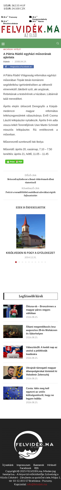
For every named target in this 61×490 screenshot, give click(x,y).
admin (6, 61)
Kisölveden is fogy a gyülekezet (30, 253)
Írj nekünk (8, 464)
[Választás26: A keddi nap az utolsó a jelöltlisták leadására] (13, 352)
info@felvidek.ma (37, 484)
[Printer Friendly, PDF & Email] (14, 161)
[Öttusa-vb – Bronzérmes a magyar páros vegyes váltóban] (13, 311)
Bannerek (38, 464)
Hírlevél (51, 464)
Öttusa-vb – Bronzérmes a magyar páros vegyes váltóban (41, 310)
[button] (7, 240)
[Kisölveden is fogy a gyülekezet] (30, 231)
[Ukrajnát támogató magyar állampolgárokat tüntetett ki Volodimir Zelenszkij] (13, 372)
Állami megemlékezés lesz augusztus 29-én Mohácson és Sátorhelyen (41, 330)
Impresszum (23, 464)
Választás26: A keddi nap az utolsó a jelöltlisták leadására (41, 350)
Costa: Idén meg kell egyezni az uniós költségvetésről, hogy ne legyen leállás (40, 393)
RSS (36, 467)
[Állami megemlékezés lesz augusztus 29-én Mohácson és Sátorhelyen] (13, 331)
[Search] (57, 43)
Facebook (25, 467)
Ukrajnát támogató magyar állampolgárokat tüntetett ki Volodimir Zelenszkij (41, 371)
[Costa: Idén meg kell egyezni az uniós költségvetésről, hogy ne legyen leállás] (13, 393)
